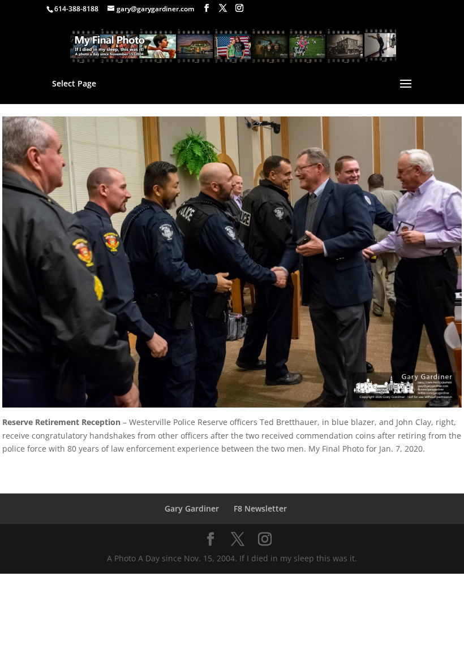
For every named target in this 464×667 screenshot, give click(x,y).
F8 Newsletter (260, 508)
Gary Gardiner (192, 508)
